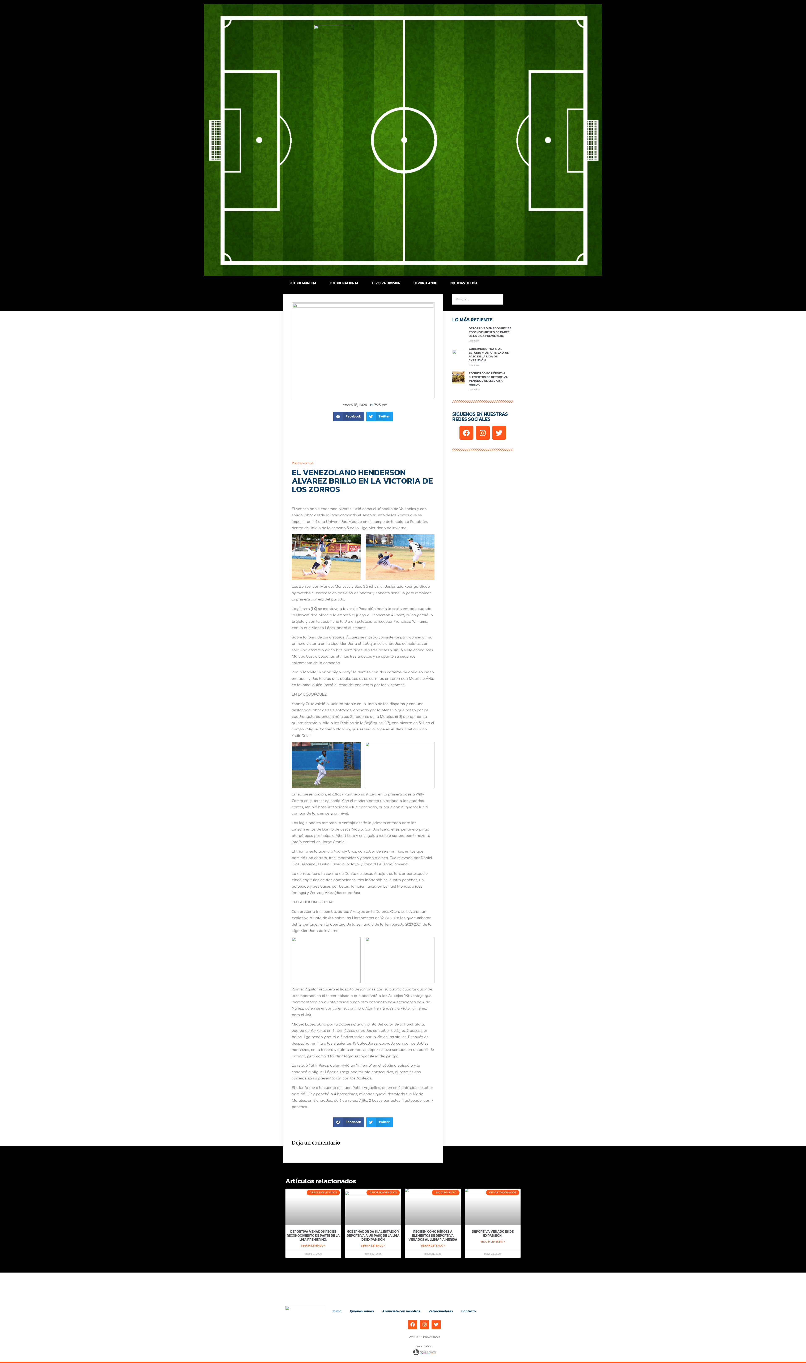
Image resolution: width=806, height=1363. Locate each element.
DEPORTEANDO (425, 282)
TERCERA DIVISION (386, 282)
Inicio (337, 1310)
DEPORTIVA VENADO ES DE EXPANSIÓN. (493, 1233)
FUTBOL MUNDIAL (303, 282)
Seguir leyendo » (313, 1245)
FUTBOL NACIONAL (344, 282)
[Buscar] (508, 299)
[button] (348, 416)
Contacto (468, 1310)
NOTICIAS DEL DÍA (464, 282)
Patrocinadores (441, 1310)
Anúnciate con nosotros (401, 1310)
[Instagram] (483, 433)
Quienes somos (362, 1310)
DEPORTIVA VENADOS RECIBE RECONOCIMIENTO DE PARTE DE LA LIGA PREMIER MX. (490, 332)
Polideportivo (302, 463)
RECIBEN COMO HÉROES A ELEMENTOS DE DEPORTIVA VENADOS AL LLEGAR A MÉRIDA (488, 379)
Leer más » (474, 340)
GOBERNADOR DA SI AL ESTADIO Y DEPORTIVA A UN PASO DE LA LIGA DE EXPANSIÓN (489, 354)
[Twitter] (499, 433)
